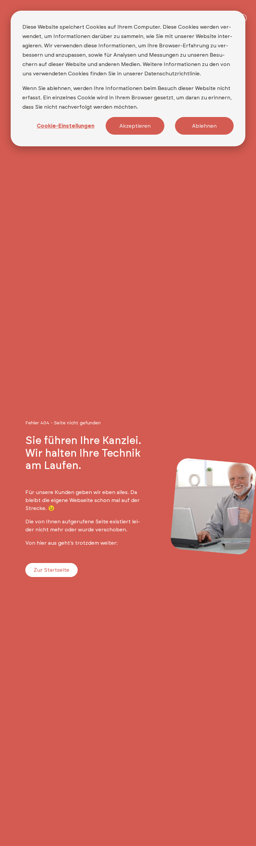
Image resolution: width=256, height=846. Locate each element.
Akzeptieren (135, 126)
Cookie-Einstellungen (65, 126)
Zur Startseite (51, 570)
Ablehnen (204, 126)
